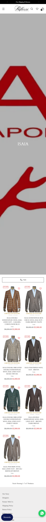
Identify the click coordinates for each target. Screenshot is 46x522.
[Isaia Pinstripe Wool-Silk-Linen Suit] (12, 449)
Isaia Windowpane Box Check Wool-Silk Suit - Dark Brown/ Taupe (33, 320)
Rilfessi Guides (7, 513)
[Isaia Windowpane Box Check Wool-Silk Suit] (34, 300)
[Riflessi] (21, 9)
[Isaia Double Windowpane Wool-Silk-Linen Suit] (12, 300)
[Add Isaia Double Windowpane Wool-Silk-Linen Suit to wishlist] (19, 288)
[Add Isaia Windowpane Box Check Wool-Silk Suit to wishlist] (40, 288)
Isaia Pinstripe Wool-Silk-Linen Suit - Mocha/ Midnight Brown (12, 469)
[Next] (38, 2)
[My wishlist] (37, 8)
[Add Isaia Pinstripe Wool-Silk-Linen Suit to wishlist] (19, 437)
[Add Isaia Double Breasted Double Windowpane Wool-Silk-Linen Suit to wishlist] (19, 338)
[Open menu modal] (3, 8)
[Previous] (7, 2)
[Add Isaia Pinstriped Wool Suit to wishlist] (40, 338)
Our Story (5, 494)
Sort (24, 280)
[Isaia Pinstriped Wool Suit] (34, 350)
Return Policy (7, 509)
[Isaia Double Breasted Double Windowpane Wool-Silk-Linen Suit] (12, 350)
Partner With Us (7, 502)
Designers (5, 498)
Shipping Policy (7, 506)
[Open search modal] (31, 8)
